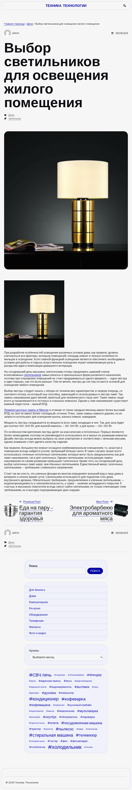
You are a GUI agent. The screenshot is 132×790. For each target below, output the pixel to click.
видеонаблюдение (84, 681)
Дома (30, 23)
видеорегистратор (38, 687)
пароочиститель (38, 723)
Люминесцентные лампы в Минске (26, 410)
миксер (51, 711)
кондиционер (45, 699)
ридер (80, 729)
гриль (96, 687)
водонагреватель (61, 687)
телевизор (88, 735)
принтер (36, 729)
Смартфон (60, 675)
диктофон (35, 693)
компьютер (67, 693)
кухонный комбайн (80, 705)
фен (65, 741)
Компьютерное (38, 602)
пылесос (66, 729)
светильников (32, 375)
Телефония (36, 621)
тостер (54, 741)
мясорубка (35, 717)
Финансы (35, 627)
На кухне (34, 608)
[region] (66, 658)
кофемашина (41, 705)
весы (69, 681)
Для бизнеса (37, 590)
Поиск (33, 566)
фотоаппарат (80, 741)
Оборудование (38, 614)
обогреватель (69, 717)
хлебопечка (38, 747)
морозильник (66, 711)
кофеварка (75, 699)
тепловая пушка (38, 741)
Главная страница (14, 23)
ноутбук (50, 717)
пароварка (88, 717)
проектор (49, 729)
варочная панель (51, 681)
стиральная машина (52, 735)
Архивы (34, 650)
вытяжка (83, 687)
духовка (50, 693)
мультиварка (89, 711)
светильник (14, 118)
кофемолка (59, 705)
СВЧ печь (42, 675)
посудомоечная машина (83, 723)
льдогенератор (37, 711)
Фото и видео (37, 633)
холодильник (66, 747)
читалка (89, 747)
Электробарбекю (76, 675)
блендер (95, 675)
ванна (33, 681)
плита (54, 723)
